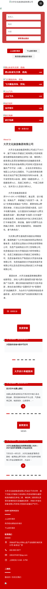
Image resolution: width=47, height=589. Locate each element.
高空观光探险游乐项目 (23, 56)
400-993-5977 (15, 550)
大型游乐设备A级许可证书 (17, 344)
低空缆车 (9, 108)
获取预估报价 (23, 38)
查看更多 (25, 129)
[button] (7, 413)
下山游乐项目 (32, 51)
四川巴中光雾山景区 (14, 389)
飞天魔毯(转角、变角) (15, 84)
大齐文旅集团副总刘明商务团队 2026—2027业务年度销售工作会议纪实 (22, 447)
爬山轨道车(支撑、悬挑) (16, 72)
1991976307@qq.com (18, 555)
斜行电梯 (9, 120)
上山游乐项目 (15, 51)
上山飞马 (9, 96)
